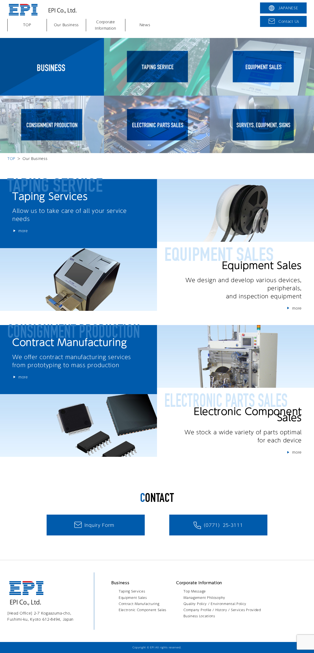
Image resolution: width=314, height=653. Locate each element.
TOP (27, 25)
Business (120, 583)
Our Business (66, 25)
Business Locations (199, 616)
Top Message (194, 591)
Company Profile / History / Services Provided (222, 609)
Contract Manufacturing (139, 603)
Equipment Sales (133, 597)
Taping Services (132, 591)
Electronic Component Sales (142, 609)
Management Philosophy (204, 597)
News (145, 25)
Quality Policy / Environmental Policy (214, 603)
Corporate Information (105, 25)
